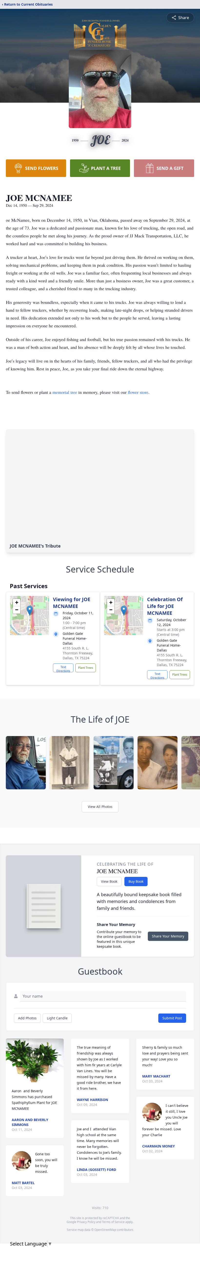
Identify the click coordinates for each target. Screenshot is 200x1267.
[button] (30, 611)
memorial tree (64, 392)
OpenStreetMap (105, 1230)
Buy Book (136, 881)
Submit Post (172, 1018)
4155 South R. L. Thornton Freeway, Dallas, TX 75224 (78, 653)
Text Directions (63, 668)
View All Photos (100, 806)
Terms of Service (113, 1222)
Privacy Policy (86, 1222)
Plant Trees (85, 668)
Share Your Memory (168, 936)
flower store (138, 392)
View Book (109, 881)
